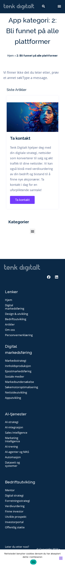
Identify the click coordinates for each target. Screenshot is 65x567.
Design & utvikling (16, 314)
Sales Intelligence (16, 432)
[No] (60, 558)
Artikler (10, 324)
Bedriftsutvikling (15, 319)
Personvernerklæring (18, 335)
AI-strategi (11, 422)
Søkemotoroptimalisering (18, 387)
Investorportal (14, 522)
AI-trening (11, 446)
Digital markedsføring (14, 307)
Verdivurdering (14, 506)
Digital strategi (14, 495)
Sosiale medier (14, 376)
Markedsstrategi (15, 360)
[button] (59, 6)
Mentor (10, 490)
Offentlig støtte (15, 527)
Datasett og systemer (12, 464)
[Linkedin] (56, 277)
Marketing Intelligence (12, 439)
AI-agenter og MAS (17, 452)
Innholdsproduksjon (18, 366)
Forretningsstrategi (17, 501)
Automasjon (13, 457)
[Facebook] (48, 277)
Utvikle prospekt (15, 517)
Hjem (10, 55)
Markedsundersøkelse (18, 382)
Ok (33, 562)
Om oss (10, 330)
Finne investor (14, 511)
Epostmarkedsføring (18, 371)
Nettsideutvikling (16, 392)
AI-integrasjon (14, 427)
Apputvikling (13, 398)
